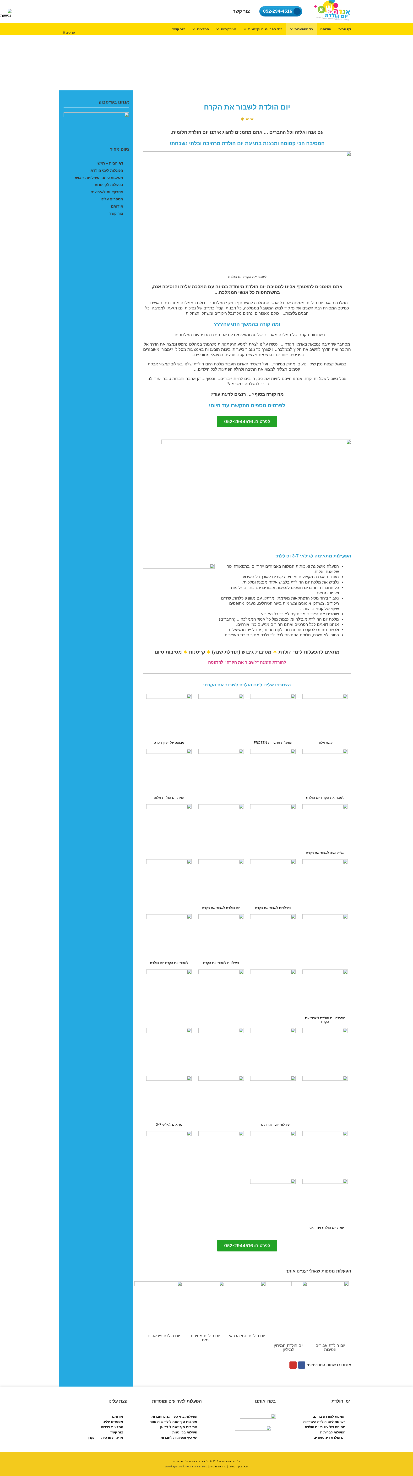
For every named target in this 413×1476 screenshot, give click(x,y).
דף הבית (344, 29)
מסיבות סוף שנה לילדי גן (178, 1427)
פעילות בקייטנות (184, 1432)
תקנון (92, 1437)
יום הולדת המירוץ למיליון (288, 1347)
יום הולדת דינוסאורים (329, 1437)
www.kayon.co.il (174, 1466)
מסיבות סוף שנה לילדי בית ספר (173, 1422)
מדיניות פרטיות (218, 1466)
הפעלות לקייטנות (109, 185)
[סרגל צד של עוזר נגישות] (5, 13)
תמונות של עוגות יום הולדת (325, 1427)
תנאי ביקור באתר (238, 1466)
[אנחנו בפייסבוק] (301, 1365)
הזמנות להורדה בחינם (329, 1416)
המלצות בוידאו (112, 1427)
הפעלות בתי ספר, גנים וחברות (174, 1416)
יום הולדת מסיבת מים (205, 1338)
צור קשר (178, 29)
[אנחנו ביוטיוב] (293, 1365)
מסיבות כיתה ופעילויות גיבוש (99, 178)
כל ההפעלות (303, 29)
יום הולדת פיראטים (164, 1336)
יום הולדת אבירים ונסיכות (330, 1347)
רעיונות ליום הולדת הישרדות (324, 1422)
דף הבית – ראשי (110, 163)
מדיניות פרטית (112, 1437)
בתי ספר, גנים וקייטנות (265, 29)
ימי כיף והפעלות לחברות (179, 1437)
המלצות (203, 29)
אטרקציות (228, 29)
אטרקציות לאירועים (107, 192)
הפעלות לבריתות (332, 1432)
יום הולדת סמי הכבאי (247, 1336)
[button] (247, 421)
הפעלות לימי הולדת (107, 170)
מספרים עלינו (112, 199)
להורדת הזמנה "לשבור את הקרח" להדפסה (247, 662)
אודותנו (325, 29)
